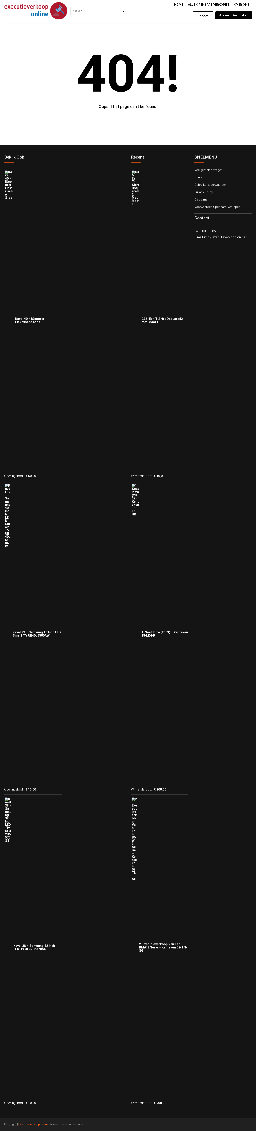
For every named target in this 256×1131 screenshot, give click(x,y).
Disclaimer (201, 199)
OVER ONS (242, 4)
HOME (178, 4)
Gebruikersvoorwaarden (210, 185)
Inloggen (203, 15)
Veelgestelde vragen (208, 170)
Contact (199, 177)
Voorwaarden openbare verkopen (217, 207)
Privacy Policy (203, 192)
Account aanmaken (233, 15)
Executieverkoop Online (33, 1124)
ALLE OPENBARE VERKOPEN (208, 4)
